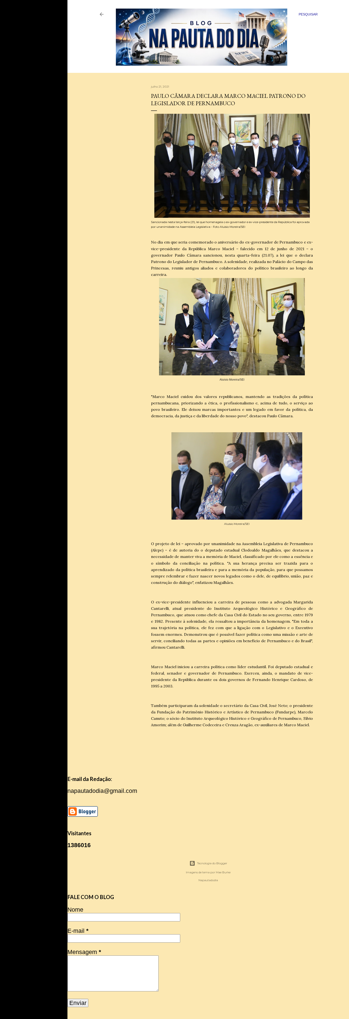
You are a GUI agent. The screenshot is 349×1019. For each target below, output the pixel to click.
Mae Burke (223, 872)
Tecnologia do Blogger (212, 863)
